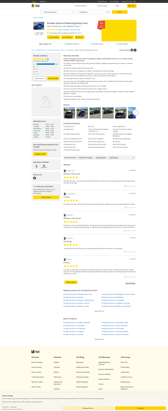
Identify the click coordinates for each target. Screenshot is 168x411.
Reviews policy (125, 382)
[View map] (46, 101)
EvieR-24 (69, 238)
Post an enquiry (36, 367)
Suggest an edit (40, 154)
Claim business (46, 197)
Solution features (104, 379)
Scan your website (104, 374)
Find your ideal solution (106, 369)
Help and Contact (37, 382)
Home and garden (82, 387)
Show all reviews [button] (130, 283)
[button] (72, 12)
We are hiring (35, 387)
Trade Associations (37, 377)
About (100, 389)
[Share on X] (135, 50)
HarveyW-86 (71, 194)
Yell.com (34, 1)
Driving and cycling (82, 377)
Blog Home (79, 362)
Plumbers (57, 367)
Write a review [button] (53, 78)
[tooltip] (108, 12)
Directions (78, 33)
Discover (58, 357)
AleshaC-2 (70, 215)
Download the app (102, 1)
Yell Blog (80, 357)
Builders (56, 362)
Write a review (75, 30)
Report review (131, 186)
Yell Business (43, 1)
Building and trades (82, 367)
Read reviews (39, 78)
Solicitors (57, 389)
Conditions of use (126, 377)
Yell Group (125, 357)
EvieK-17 (69, 259)
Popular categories (81, 6)
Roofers (56, 372)
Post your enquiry (102, 6)
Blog (117, 6)
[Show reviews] (40, 59)
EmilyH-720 (70, 171)
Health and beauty (82, 382)
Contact (100, 384)
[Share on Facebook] (131, 50)
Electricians (57, 377)
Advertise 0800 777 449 (129, 1)
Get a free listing (114, 1)
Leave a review (36, 372)
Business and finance (83, 372)
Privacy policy (125, 367)
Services (35, 357)
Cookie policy (125, 372)
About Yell (124, 362)
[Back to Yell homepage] (35, 5)
